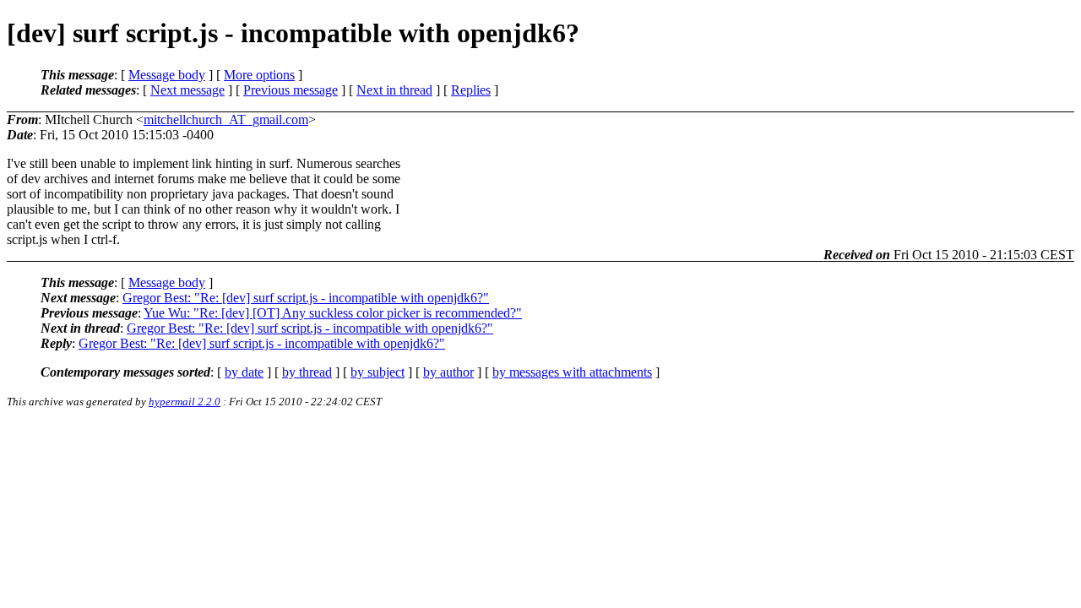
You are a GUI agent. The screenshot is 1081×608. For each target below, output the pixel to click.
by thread (307, 372)
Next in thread (394, 90)
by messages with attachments (572, 372)
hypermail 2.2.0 (184, 401)
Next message (187, 90)
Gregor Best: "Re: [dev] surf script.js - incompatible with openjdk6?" (305, 297)
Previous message (290, 90)
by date (244, 372)
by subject (377, 372)
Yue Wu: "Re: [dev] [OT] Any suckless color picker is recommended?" (333, 313)
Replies (471, 90)
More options (259, 75)
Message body (166, 75)
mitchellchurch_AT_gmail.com (226, 119)
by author (448, 372)
